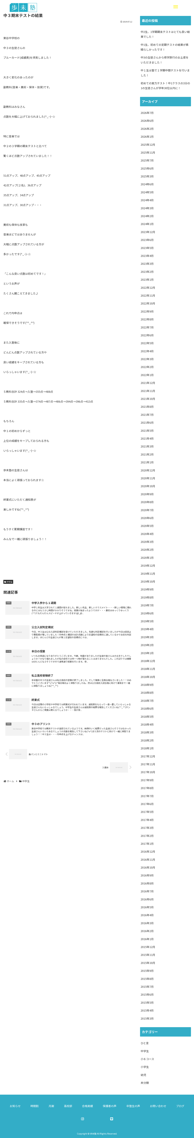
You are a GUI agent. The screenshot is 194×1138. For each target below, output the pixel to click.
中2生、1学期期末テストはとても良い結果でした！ (165, 34)
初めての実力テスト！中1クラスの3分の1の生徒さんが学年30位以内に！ (165, 85)
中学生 (9, 581)
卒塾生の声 (133, 1106)
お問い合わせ (158, 1106)
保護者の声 (109, 1106)
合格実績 (87, 1106)
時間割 (34, 1106)
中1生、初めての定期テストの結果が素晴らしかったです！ (165, 47)
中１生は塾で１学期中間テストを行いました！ (165, 72)
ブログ (180, 1106)
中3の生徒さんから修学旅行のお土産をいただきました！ (165, 59)
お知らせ (15, 1106)
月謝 (51, 1106)
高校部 (68, 1106)
